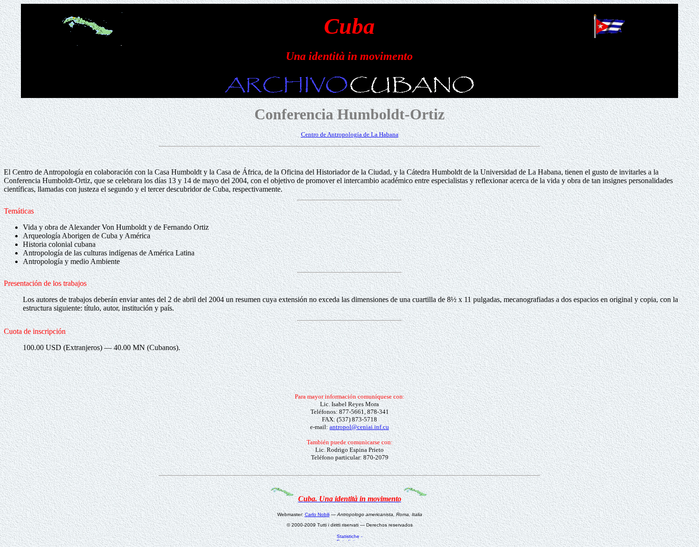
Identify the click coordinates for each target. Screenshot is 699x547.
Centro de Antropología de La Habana (349, 134)
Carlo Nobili (317, 514)
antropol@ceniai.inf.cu (359, 426)
